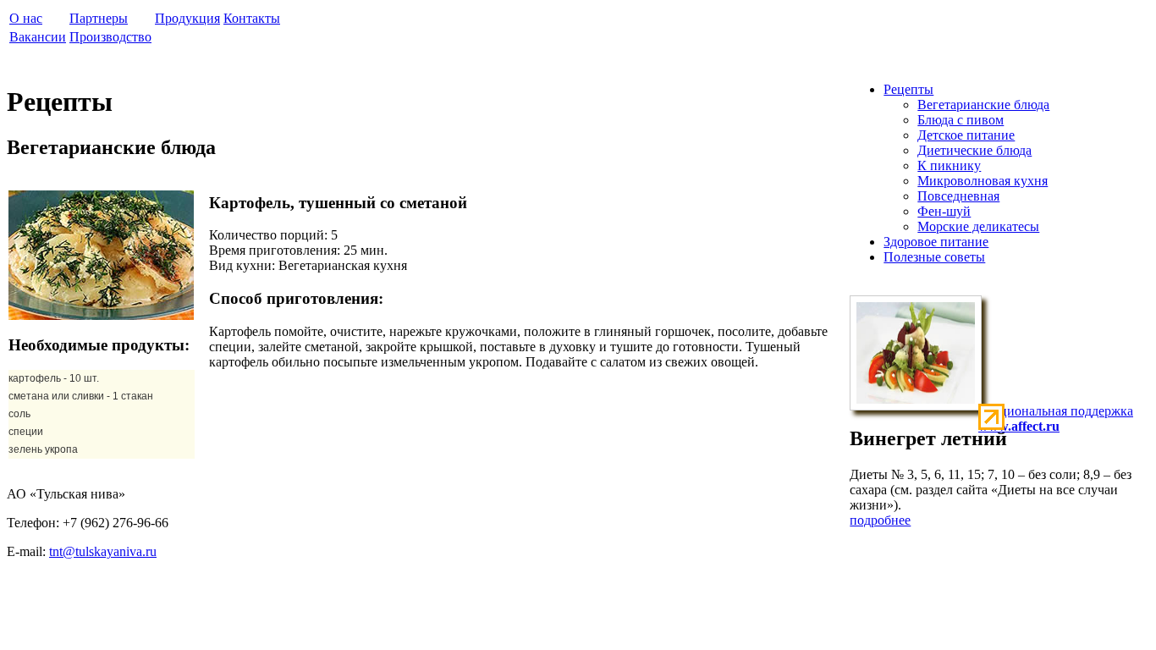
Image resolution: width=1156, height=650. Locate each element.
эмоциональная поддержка (1055, 418)
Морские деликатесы (978, 226)
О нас (25, 18)
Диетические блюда (974, 150)
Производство (110, 37)
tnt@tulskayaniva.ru (103, 551)
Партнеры (98, 18)
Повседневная (958, 196)
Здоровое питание (936, 241)
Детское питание (966, 135)
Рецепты (908, 89)
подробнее (880, 520)
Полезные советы (934, 257)
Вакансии (37, 37)
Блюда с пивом (960, 120)
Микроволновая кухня (982, 181)
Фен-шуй (944, 211)
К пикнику (949, 165)
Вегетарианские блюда (983, 104)
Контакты (251, 18)
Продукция (187, 18)
